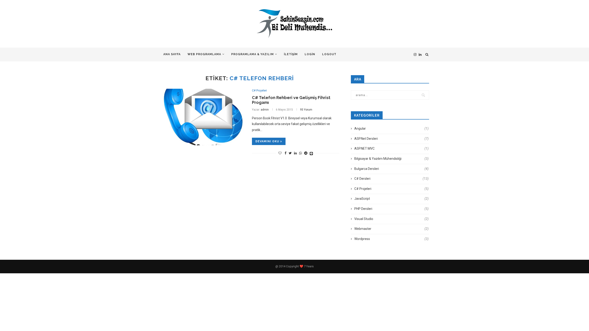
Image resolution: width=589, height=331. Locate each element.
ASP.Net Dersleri (391, 138)
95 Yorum (306, 109)
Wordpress (391, 239)
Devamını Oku (267, 141)
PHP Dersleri (391, 209)
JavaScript (391, 198)
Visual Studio (391, 219)
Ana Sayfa (172, 54)
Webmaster (391, 229)
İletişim (291, 54)
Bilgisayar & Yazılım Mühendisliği (391, 158)
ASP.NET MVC (391, 148)
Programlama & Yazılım (252, 54)
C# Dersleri (391, 178)
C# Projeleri (259, 90)
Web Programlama (204, 54)
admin (265, 109)
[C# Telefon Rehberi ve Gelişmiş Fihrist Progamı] (202, 117)
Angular (391, 128)
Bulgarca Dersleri (391, 169)
